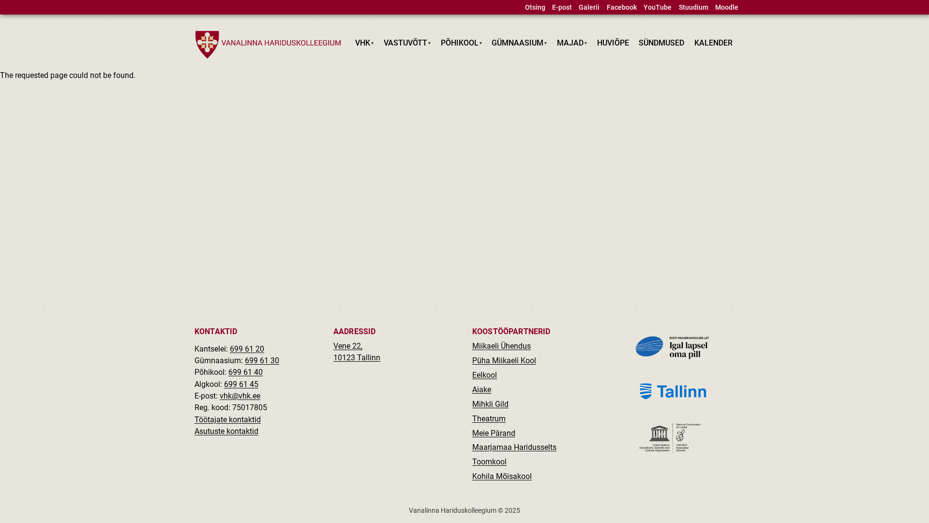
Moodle (726, 7)
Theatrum (489, 418)
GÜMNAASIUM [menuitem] (515, 44)
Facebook (622, 7)
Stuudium (693, 7)
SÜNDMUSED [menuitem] (661, 42)
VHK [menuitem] (360, 44)
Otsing (535, 7)
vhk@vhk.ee (240, 395)
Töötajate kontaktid (228, 419)
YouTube (658, 7)
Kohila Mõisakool (502, 476)
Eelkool (484, 375)
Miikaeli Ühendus (501, 346)
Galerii (589, 7)
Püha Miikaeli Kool (504, 360)
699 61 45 (241, 384)
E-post (562, 7)
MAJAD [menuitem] (568, 44)
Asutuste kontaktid (226, 431)
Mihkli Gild (490, 404)
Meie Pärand (493, 433)
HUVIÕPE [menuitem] (613, 42)
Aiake (481, 389)
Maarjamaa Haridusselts (514, 447)
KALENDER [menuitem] (713, 42)
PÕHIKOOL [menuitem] (457, 44)
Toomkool (489, 461)
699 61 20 (247, 349)
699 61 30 (262, 360)
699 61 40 (245, 372)
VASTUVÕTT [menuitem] (403, 44)
